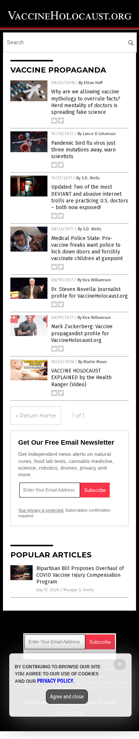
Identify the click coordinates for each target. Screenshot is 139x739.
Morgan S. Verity (78, 590)
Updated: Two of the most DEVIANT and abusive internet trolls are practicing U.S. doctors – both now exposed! (89, 197)
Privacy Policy (55, 681)
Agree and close (67, 697)
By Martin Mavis (92, 361)
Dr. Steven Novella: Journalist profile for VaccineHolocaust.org (89, 292)
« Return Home (36, 415)
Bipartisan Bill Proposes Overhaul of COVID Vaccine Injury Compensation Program (80, 575)
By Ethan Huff (90, 82)
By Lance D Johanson (96, 133)
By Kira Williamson (94, 280)
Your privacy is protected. (41, 510)
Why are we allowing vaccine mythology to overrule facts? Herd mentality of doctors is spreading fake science (85, 102)
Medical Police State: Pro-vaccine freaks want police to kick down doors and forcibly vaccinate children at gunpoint (87, 248)
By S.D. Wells (88, 178)
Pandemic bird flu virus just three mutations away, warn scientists (83, 150)
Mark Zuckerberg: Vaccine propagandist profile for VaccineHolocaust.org (82, 333)
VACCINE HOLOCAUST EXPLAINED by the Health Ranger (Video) (81, 377)
